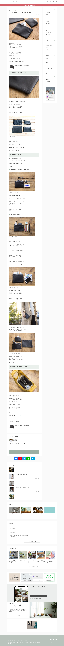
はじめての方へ (48, 79)
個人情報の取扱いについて (20, 642)
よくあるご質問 (48, 81)
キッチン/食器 (48, 23)
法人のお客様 (20, 640)
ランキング (47, 62)
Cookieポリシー (27, 642)
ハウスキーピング (48, 32)
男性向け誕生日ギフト (49, 45)
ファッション (48, 12)
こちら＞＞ (19, 415)
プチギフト (47, 49)
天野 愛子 (15, 440)
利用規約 (8, 642)
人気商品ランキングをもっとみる (32, 566)
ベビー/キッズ (48, 34)
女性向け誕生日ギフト (49, 43)
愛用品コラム (11, 113)
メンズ (47, 14)
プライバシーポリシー (13, 642)
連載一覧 (47, 73)
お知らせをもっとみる (32, 541)
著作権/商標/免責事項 (10, 643)
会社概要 (38, 642)
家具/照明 (47, 21)
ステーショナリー (48, 25)
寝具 (46, 19)
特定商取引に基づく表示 (33, 642)
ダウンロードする (39, 595)
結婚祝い (47, 47)
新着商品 (47, 58)
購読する (18, 615)
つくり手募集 (25, 640)
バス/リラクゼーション (49, 30)
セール (47, 60)
